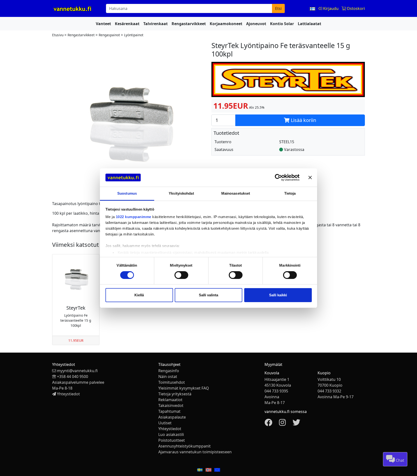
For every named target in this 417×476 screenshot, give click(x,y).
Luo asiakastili (171, 434)
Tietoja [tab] (290, 193)
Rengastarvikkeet (189, 23)
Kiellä (139, 295)
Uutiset (165, 423)
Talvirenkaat (155, 23)
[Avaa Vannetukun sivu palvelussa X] (296, 423)
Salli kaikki (278, 295)
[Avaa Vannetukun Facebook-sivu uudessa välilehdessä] (268, 423)
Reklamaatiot (170, 399)
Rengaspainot (109, 35)
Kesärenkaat (127, 23)
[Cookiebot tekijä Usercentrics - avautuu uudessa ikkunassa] (278, 177)
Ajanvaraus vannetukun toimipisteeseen (195, 452)
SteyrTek (75, 308)
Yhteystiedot (68, 394)
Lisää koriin (303, 120)
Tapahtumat (169, 411)
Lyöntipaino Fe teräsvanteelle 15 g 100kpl (75, 320)
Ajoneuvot (256, 23)
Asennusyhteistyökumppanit (184, 446)
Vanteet (103, 23)
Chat (399, 460)
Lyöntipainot (133, 35)
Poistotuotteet (171, 440)
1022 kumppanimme (133, 217)
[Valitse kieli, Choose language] (313, 8)
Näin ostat (167, 376)
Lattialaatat (309, 23)
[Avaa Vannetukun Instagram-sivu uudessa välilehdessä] (282, 423)
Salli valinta (208, 295)
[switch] (181, 275)
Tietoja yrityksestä (174, 394)
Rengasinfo (168, 370)
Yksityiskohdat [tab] (181, 193)
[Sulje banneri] (310, 177)
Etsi (278, 8)
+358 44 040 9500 (72, 376)
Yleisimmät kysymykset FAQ (183, 388)
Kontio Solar (282, 23)
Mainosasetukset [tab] (235, 193)
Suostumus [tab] (127, 193)
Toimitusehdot (171, 382)
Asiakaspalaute (172, 417)
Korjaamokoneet (226, 23)
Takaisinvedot (170, 405)
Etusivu (57, 35)
